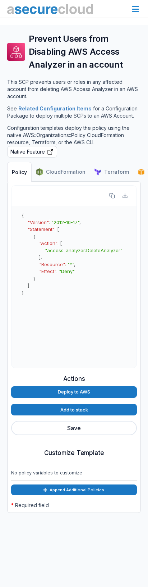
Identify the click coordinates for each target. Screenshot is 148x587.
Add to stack (74, 410)
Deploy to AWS (74, 392)
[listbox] (74, 428)
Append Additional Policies (77, 489)
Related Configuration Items (55, 108)
